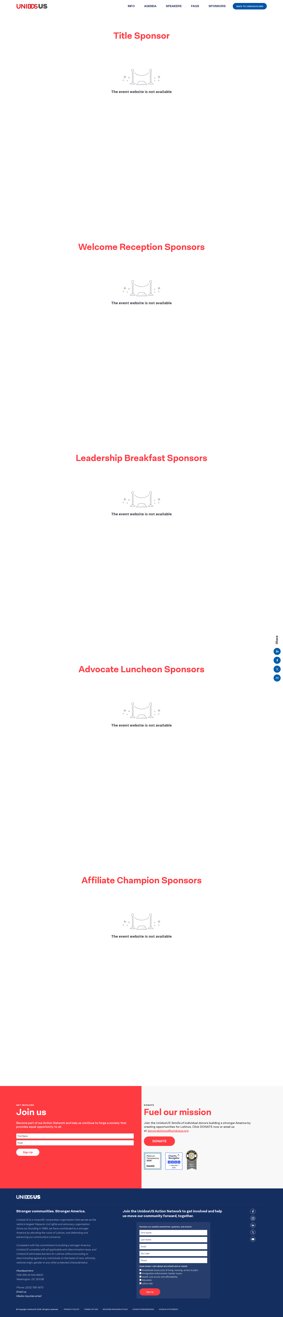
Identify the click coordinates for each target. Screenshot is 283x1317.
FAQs (195, 6)
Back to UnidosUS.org (249, 6)
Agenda (150, 6)
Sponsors (217, 6)
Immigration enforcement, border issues (162, 1273)
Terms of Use (91, 1309)
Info (131, 6)
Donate (159, 1141)
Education (147, 1280)
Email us (21, 1291)
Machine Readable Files (115, 1309)
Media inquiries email (28, 1296)
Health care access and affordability (159, 1276)
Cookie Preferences (143, 1309)
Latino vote (147, 1283)
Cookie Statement (168, 1309)
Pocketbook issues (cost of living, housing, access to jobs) (170, 1270)
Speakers (174, 6)
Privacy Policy (71, 1309)
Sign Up (28, 1152)
